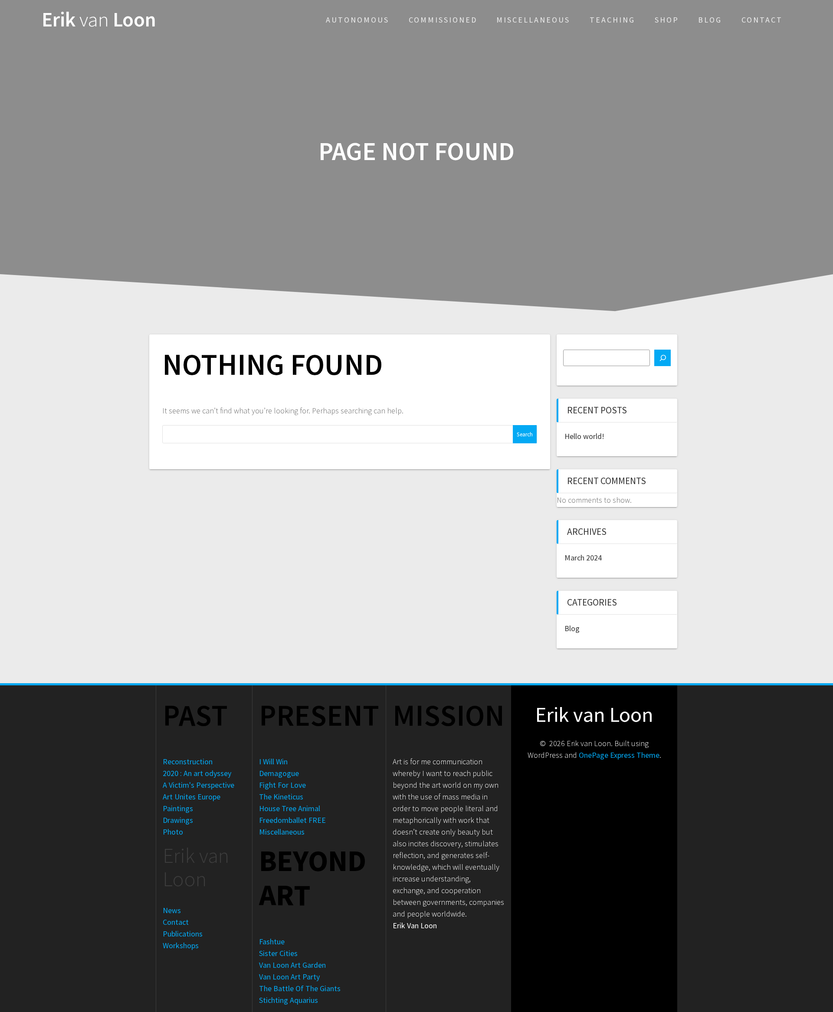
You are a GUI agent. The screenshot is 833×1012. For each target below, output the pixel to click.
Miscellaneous (533, 20)
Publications (183, 934)
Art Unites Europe (191, 797)
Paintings (178, 808)
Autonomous (357, 20)
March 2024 (583, 558)
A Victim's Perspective (198, 785)
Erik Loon (99, 20)
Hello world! (584, 436)
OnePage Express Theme (619, 755)
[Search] (662, 358)
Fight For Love (282, 785)
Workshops (181, 945)
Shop (667, 20)
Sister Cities (278, 953)
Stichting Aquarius (288, 1000)
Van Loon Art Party (289, 977)
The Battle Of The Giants (300, 988)
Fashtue (272, 941)
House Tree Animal (289, 808)
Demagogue (279, 773)
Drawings (178, 820)
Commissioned (443, 20)
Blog (710, 20)
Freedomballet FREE (292, 820)
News (172, 910)
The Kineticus (281, 797)
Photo (173, 832)
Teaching (612, 20)
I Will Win (273, 761)
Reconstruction (188, 761)
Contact (762, 20)
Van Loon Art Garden (292, 965)
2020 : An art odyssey (197, 773)
